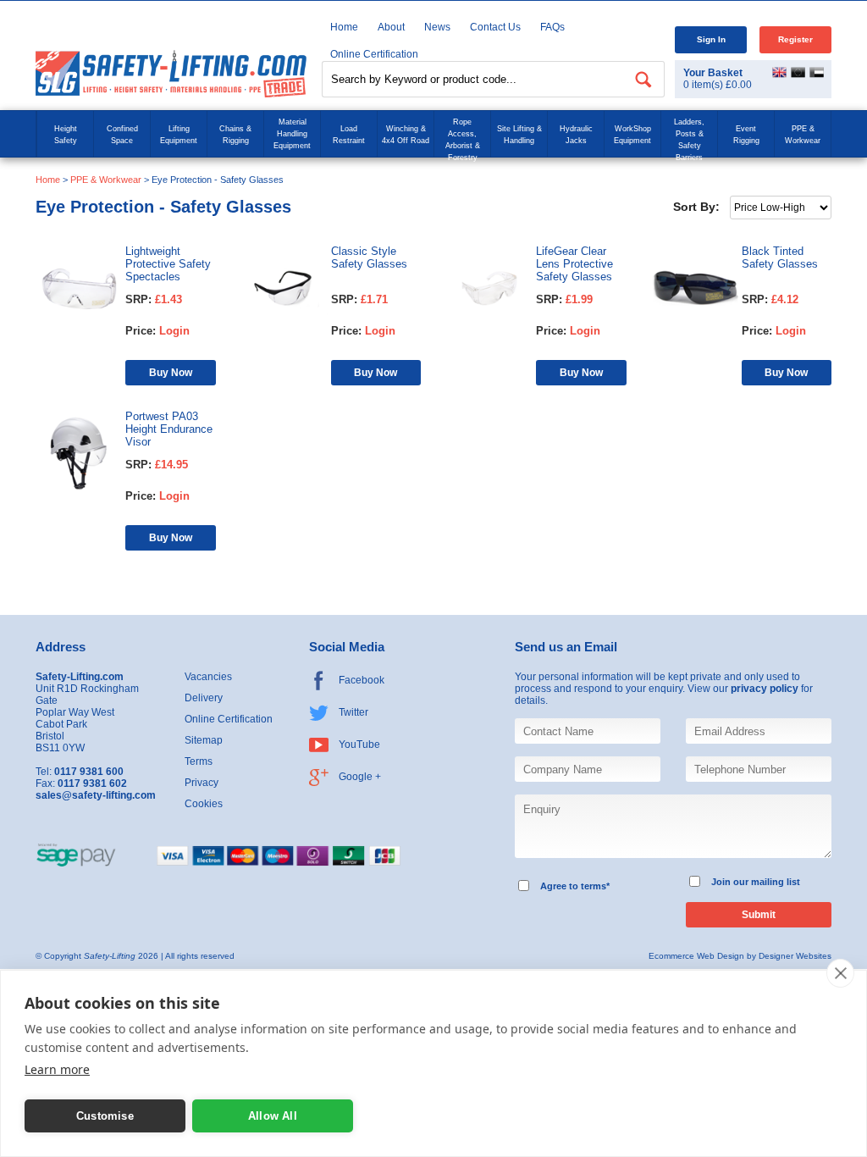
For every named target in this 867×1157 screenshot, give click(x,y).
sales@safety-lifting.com (96, 795)
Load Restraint (349, 135)
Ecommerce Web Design (696, 955)
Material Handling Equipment (292, 134)
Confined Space (122, 135)
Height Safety (65, 135)
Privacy (201, 783)
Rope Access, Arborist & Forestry (462, 140)
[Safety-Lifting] (171, 73)
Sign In (711, 39)
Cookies (204, 804)
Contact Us (495, 27)
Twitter (353, 712)
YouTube (359, 744)
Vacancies (208, 677)
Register (795, 39)
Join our (729, 882)
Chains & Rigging (235, 135)
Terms (199, 761)
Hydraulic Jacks (576, 135)
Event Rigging (746, 135)
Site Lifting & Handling (519, 135)
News (437, 27)
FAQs (552, 27)
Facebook (361, 680)
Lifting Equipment (178, 135)
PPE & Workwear (802, 135)
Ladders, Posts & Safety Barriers (689, 140)
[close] (840, 973)
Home (344, 27)
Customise (105, 1116)
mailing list (775, 882)
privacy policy (764, 689)
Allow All (272, 1116)
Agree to (559, 886)
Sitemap (204, 740)
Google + (360, 777)
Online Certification (229, 719)
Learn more (57, 1069)
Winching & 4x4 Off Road (405, 135)
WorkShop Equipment (632, 135)
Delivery (204, 698)
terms (593, 886)
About (391, 27)
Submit (759, 915)
